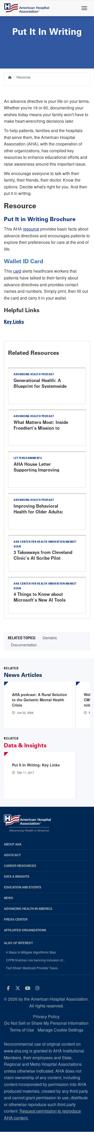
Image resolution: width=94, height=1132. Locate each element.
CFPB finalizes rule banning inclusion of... (35, 960)
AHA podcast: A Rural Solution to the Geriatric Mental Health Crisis (39, 699)
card (17, 271)
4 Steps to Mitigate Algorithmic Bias (31, 952)
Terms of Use (22, 1030)
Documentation (24, 644)
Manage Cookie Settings (60, 1030)
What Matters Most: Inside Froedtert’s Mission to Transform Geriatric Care (41, 428)
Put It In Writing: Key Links (36, 764)
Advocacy (12, 855)
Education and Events (22, 887)
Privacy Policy (46, 1016)
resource (31, 229)
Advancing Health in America (28, 908)
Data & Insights (16, 876)
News (8, 898)
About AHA (12, 844)
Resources (23, 77)
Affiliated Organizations (25, 930)
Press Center (15, 919)
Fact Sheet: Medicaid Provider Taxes (32, 968)
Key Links (14, 322)
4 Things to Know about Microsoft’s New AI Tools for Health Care (40, 600)
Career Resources (20, 866)
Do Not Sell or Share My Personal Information (46, 1023)
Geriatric (50, 637)
